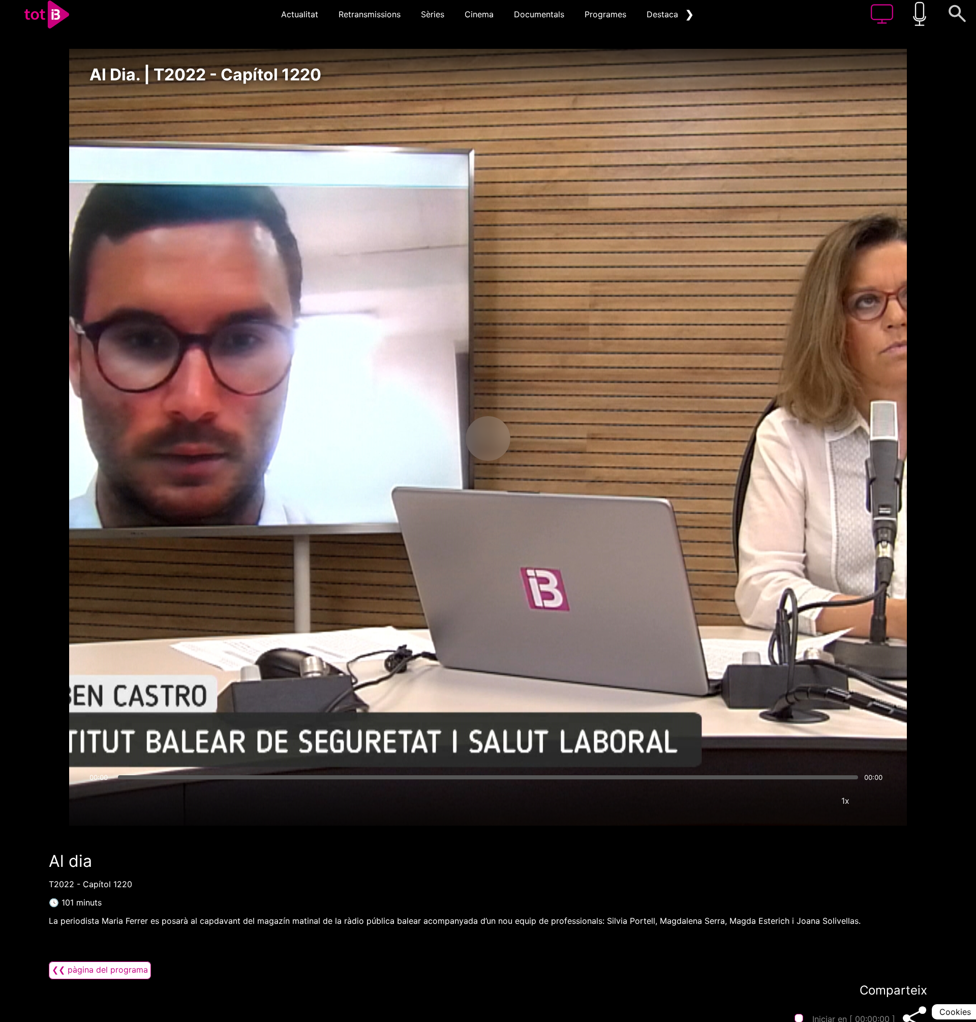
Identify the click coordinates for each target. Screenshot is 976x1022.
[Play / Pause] (488, 438)
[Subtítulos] (784, 800)
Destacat (664, 14)
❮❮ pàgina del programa (100, 970)
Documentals (539, 14)
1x (845, 801)
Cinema (479, 14)
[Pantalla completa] (876, 800)
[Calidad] (815, 800)
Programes (605, 14)
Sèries (432, 14)
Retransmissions (370, 14)
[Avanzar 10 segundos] (541, 438)
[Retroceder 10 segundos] (434, 438)
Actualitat (299, 14)
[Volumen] (100, 800)
